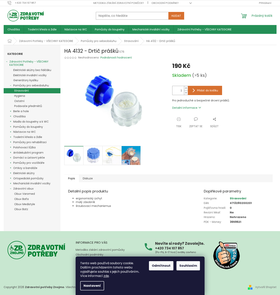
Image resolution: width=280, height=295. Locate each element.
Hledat (176, 16)
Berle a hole (21, 111)
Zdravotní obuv (23, 189)
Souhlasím (188, 265)
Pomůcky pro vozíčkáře (28, 163)
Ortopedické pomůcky (28, 178)
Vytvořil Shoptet (266, 287)
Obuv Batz (21, 209)
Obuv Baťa (21, 199)
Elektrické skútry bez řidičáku (32, 70)
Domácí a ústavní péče (29, 158)
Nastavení (92, 285)
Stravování (21, 91)
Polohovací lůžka (24, 147)
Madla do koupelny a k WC (31, 122)
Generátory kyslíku (25, 80)
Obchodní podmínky (165, 3)
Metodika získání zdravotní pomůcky (118, 3)
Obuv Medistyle (24, 204)
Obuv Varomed (24, 194)
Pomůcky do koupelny (28, 127)
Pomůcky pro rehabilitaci (30, 142)
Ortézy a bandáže (25, 168)
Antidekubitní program (28, 153)
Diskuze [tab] (88, 178)
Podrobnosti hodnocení (116, 57)
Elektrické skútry (24, 173)
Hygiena (19, 96)
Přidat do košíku (207, 90)
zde (106, 276)
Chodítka (19, 116)
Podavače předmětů (28, 106)
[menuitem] (14, 29)
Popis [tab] (71, 178)
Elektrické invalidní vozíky (30, 75)
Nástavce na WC (24, 132)
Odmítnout (161, 265)
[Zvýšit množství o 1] (186, 88)
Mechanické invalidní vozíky (31, 183)
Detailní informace (184, 108)
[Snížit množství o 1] (186, 92)
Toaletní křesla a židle (27, 137)
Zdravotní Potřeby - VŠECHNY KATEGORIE (28, 63)
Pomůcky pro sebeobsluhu (31, 85)
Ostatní (19, 101)
